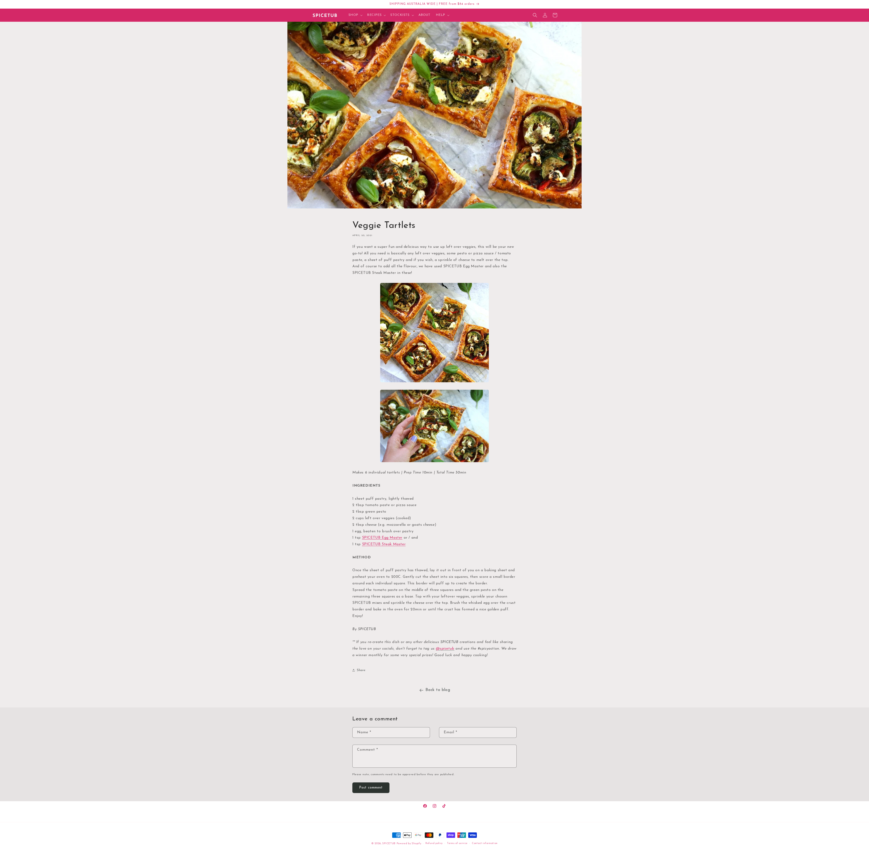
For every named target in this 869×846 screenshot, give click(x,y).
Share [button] (361, 670)
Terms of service (457, 843)
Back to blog (437, 690)
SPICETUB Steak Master (384, 544)
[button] (355, 15)
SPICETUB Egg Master (382, 538)
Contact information (485, 843)
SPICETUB (389, 843)
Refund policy (434, 843)
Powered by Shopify (409, 843)
